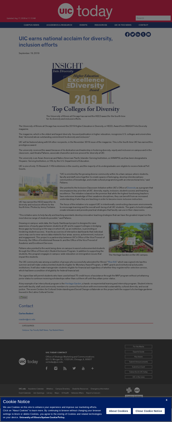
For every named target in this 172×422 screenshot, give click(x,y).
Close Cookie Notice (149, 411)
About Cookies (118, 411)
